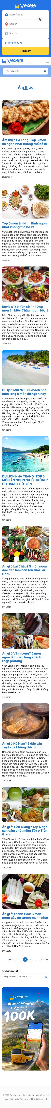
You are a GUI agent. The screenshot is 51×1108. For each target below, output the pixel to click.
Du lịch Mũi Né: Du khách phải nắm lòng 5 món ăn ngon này (24, 392)
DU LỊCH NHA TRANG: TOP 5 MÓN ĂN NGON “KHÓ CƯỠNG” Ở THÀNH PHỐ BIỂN (25, 480)
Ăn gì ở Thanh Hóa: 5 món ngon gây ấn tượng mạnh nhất (25, 915)
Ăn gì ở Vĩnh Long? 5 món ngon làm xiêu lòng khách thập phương (21, 657)
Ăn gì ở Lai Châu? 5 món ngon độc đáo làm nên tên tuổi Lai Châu (24, 570)
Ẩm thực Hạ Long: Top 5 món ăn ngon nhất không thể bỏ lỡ (24, 142)
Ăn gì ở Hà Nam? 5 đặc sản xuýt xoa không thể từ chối (22, 745)
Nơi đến (13, 24)
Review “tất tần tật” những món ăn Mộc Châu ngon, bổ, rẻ (25, 308)
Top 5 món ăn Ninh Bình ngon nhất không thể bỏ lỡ (24, 225)
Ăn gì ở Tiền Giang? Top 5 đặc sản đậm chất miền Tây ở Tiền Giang (24, 830)
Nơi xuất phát (16, 15)
